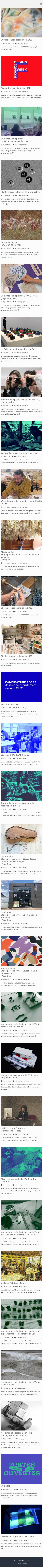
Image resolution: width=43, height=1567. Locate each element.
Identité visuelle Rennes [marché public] (20, 192)
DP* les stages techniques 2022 (16, 608)
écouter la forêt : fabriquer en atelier (19, 453)
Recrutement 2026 (10, 704)
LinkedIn (25, 1563)
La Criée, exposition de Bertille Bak (18, 349)
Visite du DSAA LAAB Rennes (15, 755)
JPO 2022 (5, 1486)
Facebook (19, 1563)
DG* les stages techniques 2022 (16, 40)
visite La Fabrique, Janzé (13, 1283)
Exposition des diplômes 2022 (15, 88)
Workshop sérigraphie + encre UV (17, 1537)
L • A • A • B (26, 1560)
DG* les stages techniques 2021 (16, 656)
